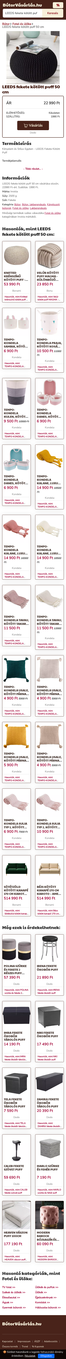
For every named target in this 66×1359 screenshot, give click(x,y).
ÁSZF (37, 1341)
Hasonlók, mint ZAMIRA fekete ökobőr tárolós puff (49, 1126)
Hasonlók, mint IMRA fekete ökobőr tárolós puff (15, 1059)
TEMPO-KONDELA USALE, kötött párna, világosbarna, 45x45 (49, 760)
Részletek (30, 1356)
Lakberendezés (38, 208)
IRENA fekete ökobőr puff (47, 967)
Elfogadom (46, 1356)
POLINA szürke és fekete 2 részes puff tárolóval (15, 971)
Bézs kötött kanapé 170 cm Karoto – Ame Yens (48, 892)
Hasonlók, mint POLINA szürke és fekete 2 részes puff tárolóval (16, 993)
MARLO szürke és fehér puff (48, 1167)
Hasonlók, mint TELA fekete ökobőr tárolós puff (15, 1126)
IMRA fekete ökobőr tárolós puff (14, 1036)
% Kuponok (38, 1346)
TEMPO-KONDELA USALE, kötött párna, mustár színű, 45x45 (16, 760)
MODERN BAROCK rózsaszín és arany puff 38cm (46, 1239)
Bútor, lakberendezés (34, 204)
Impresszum (24, 1341)
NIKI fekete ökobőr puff (47, 1034)
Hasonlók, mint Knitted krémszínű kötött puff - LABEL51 (16, 299)
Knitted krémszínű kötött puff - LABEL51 (14, 278)
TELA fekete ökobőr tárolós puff (14, 1102)
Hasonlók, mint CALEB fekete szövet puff (16, 1191)
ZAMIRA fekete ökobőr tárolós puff (48, 1102)
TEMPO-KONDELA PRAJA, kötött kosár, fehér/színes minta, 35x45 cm (49, 346)
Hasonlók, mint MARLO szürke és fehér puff (49, 1191)
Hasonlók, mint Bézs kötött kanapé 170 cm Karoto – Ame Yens (48, 913)
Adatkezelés (50, 1341)
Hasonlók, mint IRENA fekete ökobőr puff (49, 991)
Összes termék (10, 1346)
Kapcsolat (7, 1341)
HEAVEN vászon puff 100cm (15, 1234)
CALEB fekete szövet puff (14, 1167)
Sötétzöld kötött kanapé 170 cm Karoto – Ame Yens (16, 892)
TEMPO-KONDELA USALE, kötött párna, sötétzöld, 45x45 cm (16, 694)
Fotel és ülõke (20, 208)
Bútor (17, 204)
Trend (25, 1346)
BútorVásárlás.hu (22, 5)
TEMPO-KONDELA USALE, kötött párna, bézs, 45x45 (49, 692)
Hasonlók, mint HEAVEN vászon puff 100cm (15, 1259)
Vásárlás (36, 125)
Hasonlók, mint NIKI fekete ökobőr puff (47, 1058)
